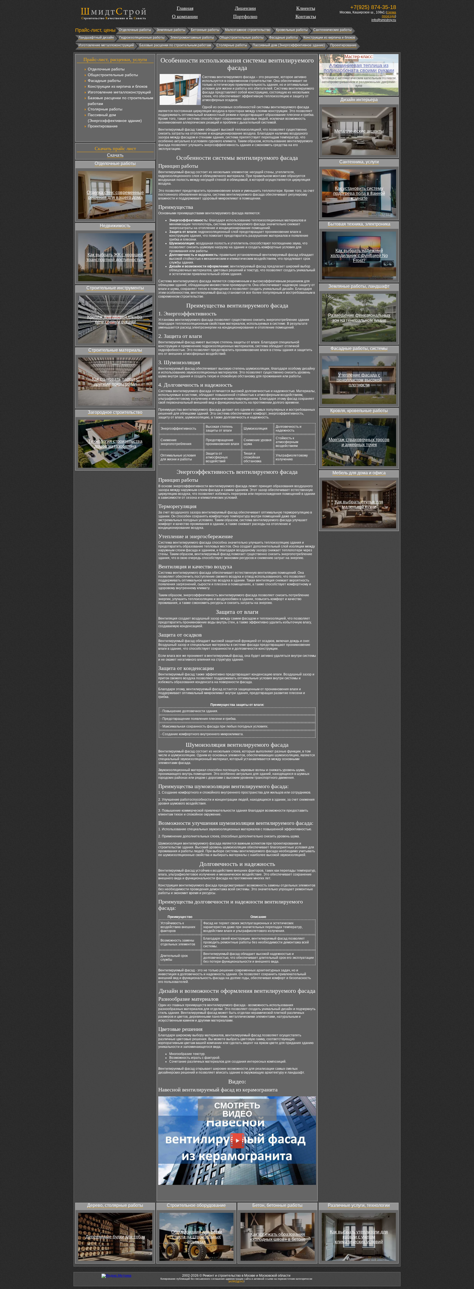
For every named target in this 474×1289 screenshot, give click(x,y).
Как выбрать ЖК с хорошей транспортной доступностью (115, 257)
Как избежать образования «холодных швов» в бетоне (278, 1237)
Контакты (305, 16)
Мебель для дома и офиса (359, 472)
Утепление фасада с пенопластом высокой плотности (359, 380)
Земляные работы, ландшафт (359, 286)
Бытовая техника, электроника (359, 224)
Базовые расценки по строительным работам (175, 45)
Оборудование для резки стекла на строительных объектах (196, 1237)
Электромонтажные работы (192, 37)
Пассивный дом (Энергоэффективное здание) (289, 45)
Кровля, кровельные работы (359, 410)
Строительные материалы (115, 350)
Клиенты (305, 8)
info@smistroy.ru (383, 20)
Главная (185, 8)
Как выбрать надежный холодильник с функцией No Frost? (359, 255)
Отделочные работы (135, 30)
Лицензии (245, 8)
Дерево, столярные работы (115, 1205)
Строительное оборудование (196, 1205)
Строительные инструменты (115, 288)
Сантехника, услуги (359, 161)
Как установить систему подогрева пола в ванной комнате (359, 193)
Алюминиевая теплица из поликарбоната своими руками (359, 68)
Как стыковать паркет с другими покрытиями (115, 381)
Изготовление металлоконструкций (106, 45)
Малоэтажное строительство (247, 30)
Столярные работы (231, 45)
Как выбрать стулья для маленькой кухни (359, 504)
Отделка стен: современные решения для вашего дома (115, 195)
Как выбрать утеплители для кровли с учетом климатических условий (359, 1237)
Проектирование (343, 45)
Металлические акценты (359, 131)
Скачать (115, 155)
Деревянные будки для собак (115, 1236)
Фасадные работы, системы (359, 348)
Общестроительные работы (241, 37)
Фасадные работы (283, 37)
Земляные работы (171, 30)
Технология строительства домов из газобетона (115, 444)
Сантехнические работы (332, 30)
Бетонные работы (205, 30)
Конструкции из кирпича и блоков (329, 37)
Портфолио (245, 16)
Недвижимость (115, 225)
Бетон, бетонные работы (277, 1205)
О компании (185, 16)
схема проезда (389, 14)
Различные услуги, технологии (359, 1205)
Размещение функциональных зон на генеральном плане (359, 318)
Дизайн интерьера (359, 99)
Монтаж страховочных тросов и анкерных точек (359, 442)
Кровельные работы (292, 30)
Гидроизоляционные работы (142, 37)
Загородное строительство (115, 412)
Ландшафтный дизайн (96, 37)
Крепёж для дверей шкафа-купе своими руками (115, 319)
